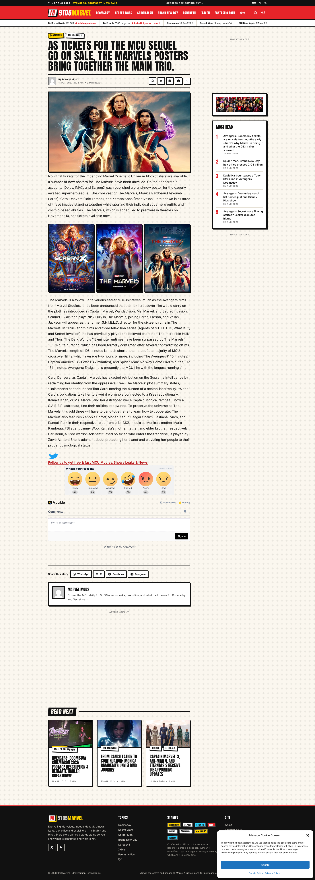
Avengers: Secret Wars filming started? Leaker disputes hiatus (243, 215)
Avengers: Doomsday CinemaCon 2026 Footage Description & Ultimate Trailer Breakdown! (70, 767)
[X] (161, 81)
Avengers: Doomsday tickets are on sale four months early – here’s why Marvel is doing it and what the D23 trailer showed (242, 143)
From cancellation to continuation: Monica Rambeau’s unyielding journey (119, 763)
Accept (265, 864)
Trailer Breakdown (64, 749)
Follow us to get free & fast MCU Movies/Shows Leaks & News (98, 462)
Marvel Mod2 (70, 79)
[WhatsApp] (152, 81)
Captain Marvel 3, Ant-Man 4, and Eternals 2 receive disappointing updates (165, 765)
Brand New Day (168, 13)
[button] (308, 835)
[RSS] (265, 3)
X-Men (205, 13)
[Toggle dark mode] (263, 12)
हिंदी (254, 2)
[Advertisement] (119, 657)
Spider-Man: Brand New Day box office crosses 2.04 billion (243, 162)
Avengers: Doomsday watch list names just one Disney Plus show (241, 197)
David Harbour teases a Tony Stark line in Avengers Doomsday (242, 179)
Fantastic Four (225, 13)
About (228, 824)
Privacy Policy (272, 873)
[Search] (255, 12)
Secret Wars (123, 13)
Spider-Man (145, 13)
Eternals (170, 748)
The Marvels (75, 35)
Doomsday (103, 13)
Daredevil (189, 13)
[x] (260, 3)
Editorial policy (234, 829)
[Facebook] (170, 81)
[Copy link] (187, 81)
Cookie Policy (256, 873)
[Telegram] (178, 81)
